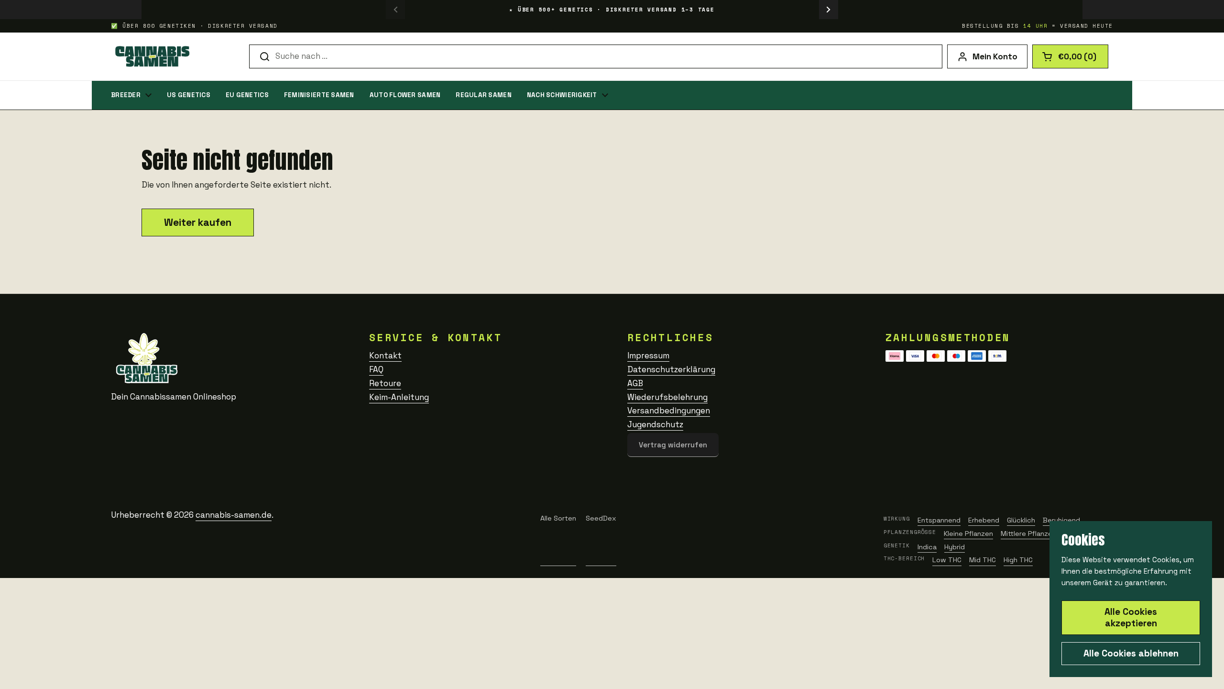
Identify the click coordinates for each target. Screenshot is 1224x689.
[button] (1070, 56)
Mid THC (982, 560)
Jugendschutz (655, 424)
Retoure (385, 383)
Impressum (648, 355)
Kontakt (385, 355)
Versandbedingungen (668, 410)
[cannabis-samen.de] (151, 56)
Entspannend (939, 520)
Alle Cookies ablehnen (1131, 653)
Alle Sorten (558, 518)
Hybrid (954, 547)
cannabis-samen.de (234, 515)
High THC (1018, 560)
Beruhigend (1061, 520)
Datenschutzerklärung (671, 369)
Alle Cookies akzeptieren (1130, 617)
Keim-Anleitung (399, 397)
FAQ (376, 369)
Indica (927, 547)
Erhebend (983, 520)
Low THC (947, 560)
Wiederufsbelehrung (667, 397)
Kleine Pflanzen (968, 533)
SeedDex (601, 518)
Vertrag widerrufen (673, 444)
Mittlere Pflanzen (1028, 533)
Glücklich (1021, 520)
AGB (635, 383)
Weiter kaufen (197, 222)
